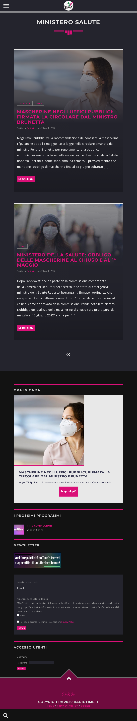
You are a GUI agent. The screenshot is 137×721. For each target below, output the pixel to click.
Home (50, 706)
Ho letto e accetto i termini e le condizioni (46, 621)
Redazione (32, 128)
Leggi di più (25, 178)
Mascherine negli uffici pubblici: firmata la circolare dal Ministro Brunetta (67, 117)
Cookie (85, 706)
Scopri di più (68, 491)
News (38, 103)
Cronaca (25, 103)
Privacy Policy (67, 621)
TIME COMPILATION (39, 526)
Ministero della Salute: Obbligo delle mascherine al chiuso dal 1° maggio (66, 260)
